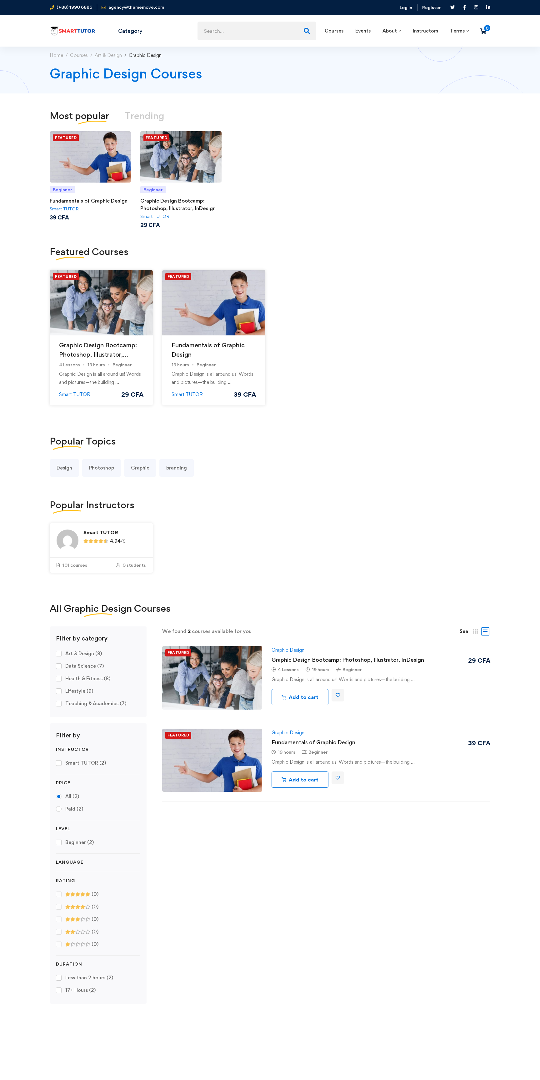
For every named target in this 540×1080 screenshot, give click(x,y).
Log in (406, 7)
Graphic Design (288, 650)
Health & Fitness (87, 678)
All (72, 796)
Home (56, 55)
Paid (74, 809)
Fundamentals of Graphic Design (89, 201)
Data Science (84, 666)
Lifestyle (79, 691)
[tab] (79, 115)
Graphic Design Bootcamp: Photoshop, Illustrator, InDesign (98, 354)
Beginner (79, 842)
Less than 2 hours (89, 978)
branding (176, 468)
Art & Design (108, 55)
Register (431, 7)
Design (64, 468)
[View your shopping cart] (485, 31)
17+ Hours (80, 990)
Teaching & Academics (95, 703)
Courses (79, 55)
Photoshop (101, 468)
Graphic (140, 468)
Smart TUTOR (64, 208)
